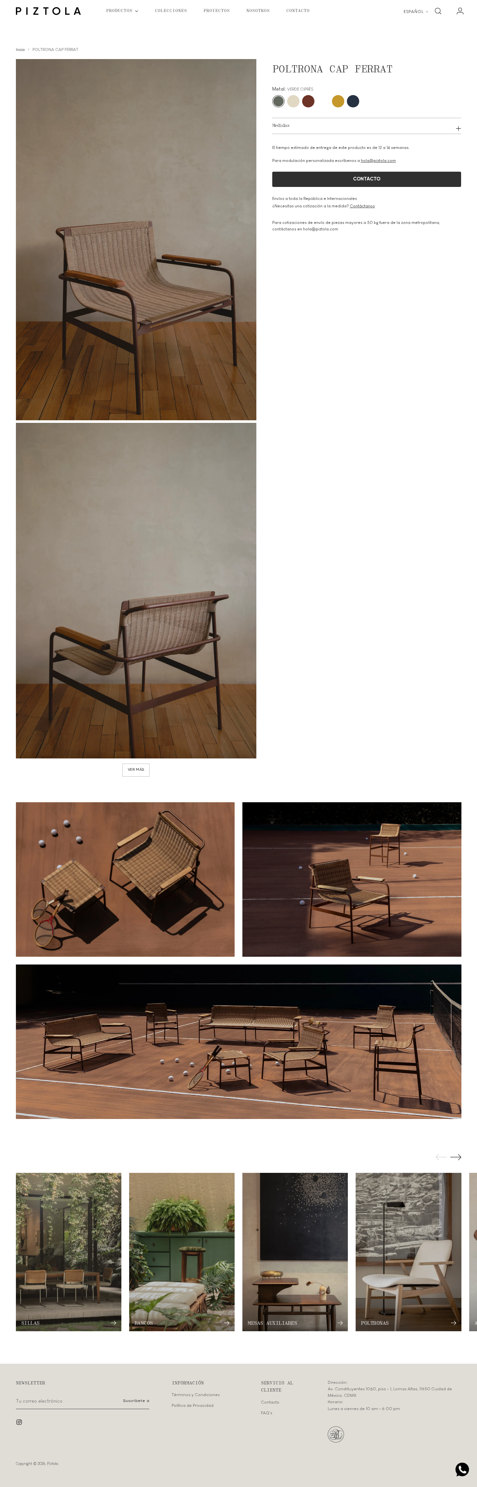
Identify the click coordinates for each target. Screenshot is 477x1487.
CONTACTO (366, 179)
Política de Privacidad (193, 1405)
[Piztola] (48, 11)
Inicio (20, 49)
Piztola (52, 1463)
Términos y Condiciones (196, 1394)
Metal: (292, 89)
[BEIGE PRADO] (293, 101)
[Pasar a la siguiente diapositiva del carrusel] (455, 1156)
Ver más (136, 770)
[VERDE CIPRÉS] (278, 101)
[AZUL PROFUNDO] (353, 101)
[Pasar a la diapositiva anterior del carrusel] (440, 1157)
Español (414, 11)
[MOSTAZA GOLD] (338, 101)
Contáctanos (362, 205)
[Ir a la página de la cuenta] (457, 11)
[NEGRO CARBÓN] (323, 101)
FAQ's (266, 1412)
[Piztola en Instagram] (20, 1423)
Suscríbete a (136, 1401)
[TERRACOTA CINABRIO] (308, 101)
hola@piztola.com (378, 160)
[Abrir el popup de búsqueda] (438, 11)
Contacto (270, 1402)
